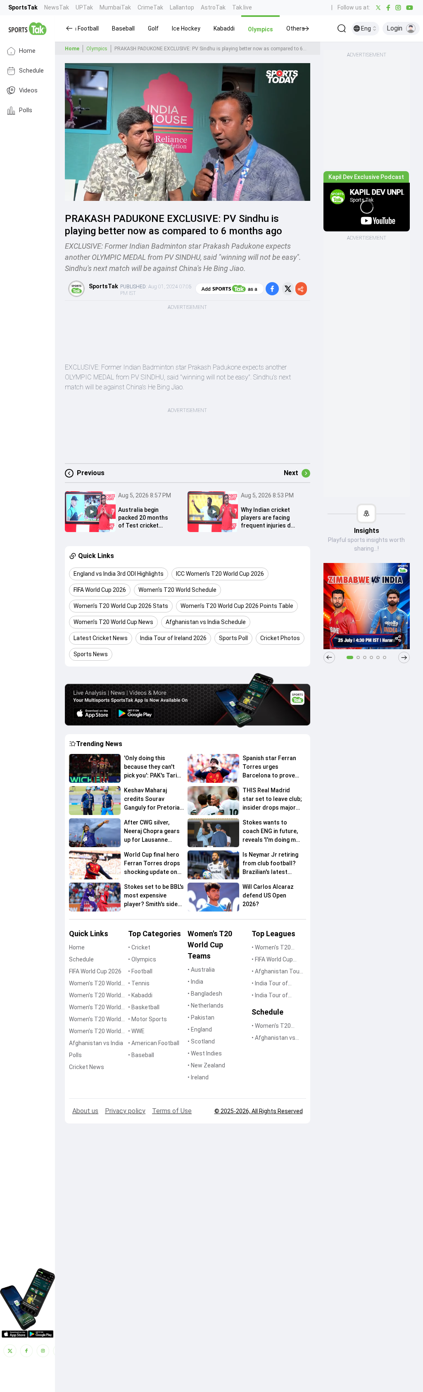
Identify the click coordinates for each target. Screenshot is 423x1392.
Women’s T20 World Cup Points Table (95, 1020)
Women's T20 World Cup (95, 984)
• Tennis (139, 983)
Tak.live (242, 7)
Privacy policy (125, 1111)
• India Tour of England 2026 (270, 984)
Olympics (96, 49)
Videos (28, 90)
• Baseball (141, 1055)
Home (27, 50)
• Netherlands (205, 1005)
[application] (187, 132)
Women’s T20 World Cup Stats (95, 1008)
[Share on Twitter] (288, 288)
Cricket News (86, 1067)
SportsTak (23, 7)
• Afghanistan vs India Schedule (273, 1038)
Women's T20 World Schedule (95, 996)
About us (85, 1111)
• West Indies (205, 1053)
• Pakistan (201, 1017)
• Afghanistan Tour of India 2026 (277, 972)
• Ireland (198, 1077)
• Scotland (201, 1041)
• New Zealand (206, 1065)
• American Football (153, 1043)
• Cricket (139, 947)
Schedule (31, 70)
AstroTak (213, 7)
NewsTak (56, 7)
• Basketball (143, 1007)
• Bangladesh (205, 993)
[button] (123, 28)
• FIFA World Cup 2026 (272, 960)
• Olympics (142, 959)
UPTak (84, 7)
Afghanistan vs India (96, 1043)
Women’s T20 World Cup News (95, 1032)
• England (200, 1029)
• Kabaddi (140, 995)
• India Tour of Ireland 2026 (270, 996)
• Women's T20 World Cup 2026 (272, 948)
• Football (140, 971)
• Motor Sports (147, 1019)
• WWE (136, 1031)
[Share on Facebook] (272, 288)
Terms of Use (172, 1111)
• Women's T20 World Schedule (272, 1026)
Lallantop (182, 7)
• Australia (201, 969)
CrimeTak (150, 7)
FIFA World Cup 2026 (95, 971)
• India (195, 981)
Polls (25, 110)
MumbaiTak (115, 7)
